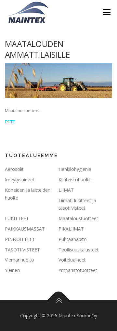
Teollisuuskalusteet (78, 250)
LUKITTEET (17, 218)
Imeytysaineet (19, 179)
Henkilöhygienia (74, 169)
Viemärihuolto (19, 260)
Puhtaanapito (72, 239)
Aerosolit (14, 169)
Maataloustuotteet (78, 218)
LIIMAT (66, 190)
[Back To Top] (58, 300)
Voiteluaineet (72, 260)
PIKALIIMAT (71, 229)
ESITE (10, 122)
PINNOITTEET (20, 239)
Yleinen (12, 270)
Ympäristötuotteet (77, 270)
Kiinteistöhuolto (75, 179)
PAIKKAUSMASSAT (25, 229)
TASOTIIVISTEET (22, 250)
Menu (106, 12)
